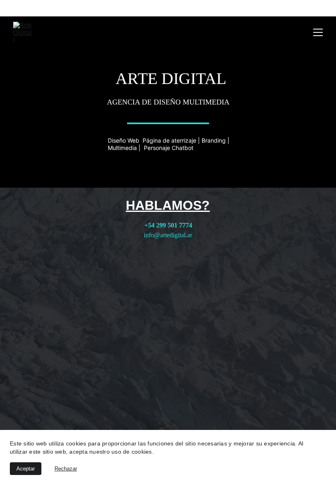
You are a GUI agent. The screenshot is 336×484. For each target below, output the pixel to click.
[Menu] (318, 32)
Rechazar (65, 469)
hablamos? (168, 205)
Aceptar (25, 469)
